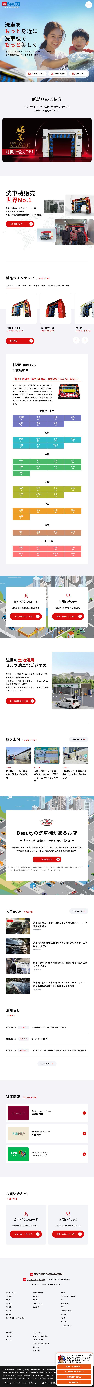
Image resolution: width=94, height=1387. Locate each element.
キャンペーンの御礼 (40, 1039)
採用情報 (36, 1347)
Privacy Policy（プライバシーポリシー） (21, 1383)
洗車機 (63, 1292)
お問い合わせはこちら (66, 616)
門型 (62, 1300)
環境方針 (36, 1296)
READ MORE (77, 739)
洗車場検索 (9, 1332)
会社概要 (8, 1296)
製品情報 (13, 341)
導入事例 (36, 1307)
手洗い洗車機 (65, 1303)
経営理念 (8, 1303)
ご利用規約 (36, 1351)
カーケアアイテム (66, 1325)
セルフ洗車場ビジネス (19, 701)
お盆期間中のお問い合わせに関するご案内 (49, 1027)
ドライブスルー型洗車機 (69, 1296)
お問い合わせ (37, 1332)
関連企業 (8, 1311)
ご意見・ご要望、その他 (41, 1343)
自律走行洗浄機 (66, 1311)
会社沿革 (8, 1314)
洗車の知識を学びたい (74, 1377)
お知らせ (8, 1336)
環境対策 (36, 1300)
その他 (63, 1318)
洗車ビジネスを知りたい (74, 1367)
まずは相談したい (74, 1382)
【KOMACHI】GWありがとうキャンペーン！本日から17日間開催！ (59, 1050)
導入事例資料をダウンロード (74, 1372)
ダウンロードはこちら (24, 616)
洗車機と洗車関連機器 (40, 1336)
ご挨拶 (8, 1300)
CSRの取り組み (38, 1292)
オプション (64, 1322)
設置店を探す (47, 859)
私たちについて (16, 224)
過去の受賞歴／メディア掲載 (15, 1318)
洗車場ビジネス (38, 1303)
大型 (62, 1307)
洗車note (9, 1340)
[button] (84, 340)
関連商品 (63, 1314)
